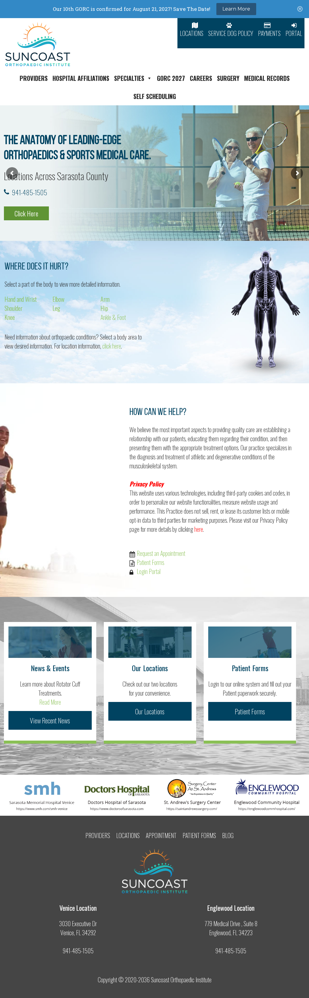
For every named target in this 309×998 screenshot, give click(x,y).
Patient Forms (150, 562)
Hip (104, 308)
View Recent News (50, 720)
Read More (50, 701)
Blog (228, 835)
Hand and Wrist (21, 299)
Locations (191, 33)
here (198, 529)
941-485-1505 (29, 192)
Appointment (161, 835)
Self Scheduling (154, 96)
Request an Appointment (161, 553)
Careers (201, 78)
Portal (293, 33)
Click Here (26, 213)
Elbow (58, 299)
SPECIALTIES (129, 78)
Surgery (228, 78)
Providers (34, 78)
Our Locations (149, 711)
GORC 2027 (171, 78)
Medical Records (267, 78)
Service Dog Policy (230, 33)
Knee (10, 317)
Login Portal (149, 571)
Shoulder (14, 308)
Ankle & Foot (113, 317)
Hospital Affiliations (81, 78)
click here (111, 345)
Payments (269, 33)
